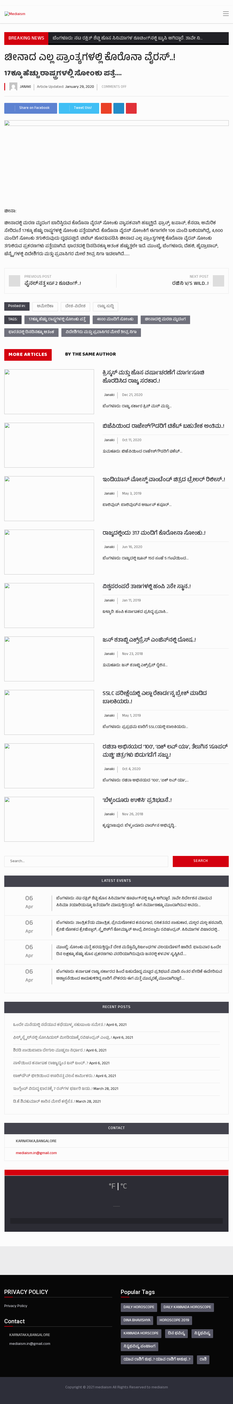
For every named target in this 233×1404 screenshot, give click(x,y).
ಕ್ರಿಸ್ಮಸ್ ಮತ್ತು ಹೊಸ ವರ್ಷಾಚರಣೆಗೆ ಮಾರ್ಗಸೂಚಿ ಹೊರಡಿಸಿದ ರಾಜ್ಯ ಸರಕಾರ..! (153, 377)
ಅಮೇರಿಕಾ (45, 306)
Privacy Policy (15, 1306)
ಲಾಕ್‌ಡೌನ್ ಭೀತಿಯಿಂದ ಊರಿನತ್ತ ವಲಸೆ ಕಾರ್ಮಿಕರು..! (54, 1076)
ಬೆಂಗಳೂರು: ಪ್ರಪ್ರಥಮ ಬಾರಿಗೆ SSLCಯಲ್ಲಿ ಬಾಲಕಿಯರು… (145, 727)
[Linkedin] (118, 108)
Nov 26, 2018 (132, 815)
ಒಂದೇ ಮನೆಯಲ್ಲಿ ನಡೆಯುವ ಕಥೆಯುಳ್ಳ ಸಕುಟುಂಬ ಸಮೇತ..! (59, 1025)
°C (123, 1187)
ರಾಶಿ (203, 1360)
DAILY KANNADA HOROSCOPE (187, 1307)
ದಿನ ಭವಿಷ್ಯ (176, 1333)
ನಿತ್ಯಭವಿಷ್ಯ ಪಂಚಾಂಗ (139, 1346)
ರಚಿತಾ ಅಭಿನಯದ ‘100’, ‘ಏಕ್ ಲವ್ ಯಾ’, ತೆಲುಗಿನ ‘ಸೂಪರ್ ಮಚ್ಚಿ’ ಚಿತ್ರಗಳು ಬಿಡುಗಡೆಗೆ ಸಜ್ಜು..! (165, 751)
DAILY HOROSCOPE (139, 1307)
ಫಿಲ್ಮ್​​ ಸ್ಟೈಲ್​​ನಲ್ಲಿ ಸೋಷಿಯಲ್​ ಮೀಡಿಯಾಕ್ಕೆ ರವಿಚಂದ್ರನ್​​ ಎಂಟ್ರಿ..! (62, 1038)
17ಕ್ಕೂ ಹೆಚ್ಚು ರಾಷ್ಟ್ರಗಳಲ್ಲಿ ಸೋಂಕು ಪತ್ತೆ (57, 319)
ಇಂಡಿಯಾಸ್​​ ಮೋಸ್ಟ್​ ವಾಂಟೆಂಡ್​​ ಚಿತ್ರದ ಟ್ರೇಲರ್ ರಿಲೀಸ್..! (164, 480)
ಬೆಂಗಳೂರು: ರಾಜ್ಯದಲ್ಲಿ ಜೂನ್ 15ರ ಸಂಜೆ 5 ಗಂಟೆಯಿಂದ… (146, 558)
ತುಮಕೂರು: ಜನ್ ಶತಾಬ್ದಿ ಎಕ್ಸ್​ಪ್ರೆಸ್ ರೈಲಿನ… (135, 665)
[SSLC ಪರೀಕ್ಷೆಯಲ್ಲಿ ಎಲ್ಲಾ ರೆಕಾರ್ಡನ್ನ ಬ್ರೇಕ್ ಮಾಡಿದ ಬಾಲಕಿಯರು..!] (49, 712)
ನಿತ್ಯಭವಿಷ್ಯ (202, 1333)
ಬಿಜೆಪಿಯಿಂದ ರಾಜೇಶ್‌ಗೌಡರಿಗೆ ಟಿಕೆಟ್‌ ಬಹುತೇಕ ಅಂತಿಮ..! (163, 427)
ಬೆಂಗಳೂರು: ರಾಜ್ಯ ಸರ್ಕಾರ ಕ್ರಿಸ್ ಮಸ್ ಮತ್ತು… (137, 406)
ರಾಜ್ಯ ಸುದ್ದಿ (105, 306)
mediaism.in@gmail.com (36, 1153)
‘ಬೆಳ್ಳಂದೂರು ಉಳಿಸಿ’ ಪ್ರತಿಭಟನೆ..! (137, 801)
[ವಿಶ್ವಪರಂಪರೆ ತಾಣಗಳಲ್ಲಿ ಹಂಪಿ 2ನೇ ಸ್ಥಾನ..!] (49, 605)
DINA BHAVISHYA (137, 1320)
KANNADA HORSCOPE (141, 1333)
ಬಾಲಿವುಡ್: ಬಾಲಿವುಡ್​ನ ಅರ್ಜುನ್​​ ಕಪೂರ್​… (137, 505)
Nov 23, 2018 (132, 654)
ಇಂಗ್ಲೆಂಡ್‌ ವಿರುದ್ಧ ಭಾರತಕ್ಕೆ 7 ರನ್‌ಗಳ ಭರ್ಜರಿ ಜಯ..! (53, 1089)
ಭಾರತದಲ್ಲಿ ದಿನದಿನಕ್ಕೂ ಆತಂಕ (31, 332)
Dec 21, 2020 (132, 395)
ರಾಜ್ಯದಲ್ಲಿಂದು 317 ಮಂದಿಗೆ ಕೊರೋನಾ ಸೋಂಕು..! (154, 533)
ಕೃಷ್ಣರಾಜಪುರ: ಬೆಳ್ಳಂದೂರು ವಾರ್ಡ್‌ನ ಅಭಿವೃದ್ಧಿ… (139, 826)
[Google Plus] (106, 108)
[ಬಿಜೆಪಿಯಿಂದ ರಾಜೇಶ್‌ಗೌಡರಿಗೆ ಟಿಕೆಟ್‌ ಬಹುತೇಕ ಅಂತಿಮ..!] (49, 445)
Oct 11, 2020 (132, 440)
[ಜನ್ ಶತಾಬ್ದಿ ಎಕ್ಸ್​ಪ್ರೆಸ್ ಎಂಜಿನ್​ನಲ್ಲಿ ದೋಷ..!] (49, 658)
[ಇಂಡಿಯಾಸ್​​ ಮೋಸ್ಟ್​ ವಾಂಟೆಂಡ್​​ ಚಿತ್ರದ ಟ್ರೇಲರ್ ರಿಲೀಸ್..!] (49, 498)
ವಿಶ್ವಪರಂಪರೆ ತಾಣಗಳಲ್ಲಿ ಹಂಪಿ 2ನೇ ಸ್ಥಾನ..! (146, 587)
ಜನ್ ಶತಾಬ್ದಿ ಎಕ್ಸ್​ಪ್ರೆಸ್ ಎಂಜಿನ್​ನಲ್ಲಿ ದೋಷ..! (149, 640)
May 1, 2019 (131, 716)
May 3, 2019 (132, 494)
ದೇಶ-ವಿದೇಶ (75, 306)
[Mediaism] (15, 14)
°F (112, 1187)
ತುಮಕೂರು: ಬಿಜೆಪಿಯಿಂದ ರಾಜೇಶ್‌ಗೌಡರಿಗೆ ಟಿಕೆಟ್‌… (142, 452)
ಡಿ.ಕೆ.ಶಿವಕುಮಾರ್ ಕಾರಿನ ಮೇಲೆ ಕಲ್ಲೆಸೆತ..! (44, 1102)
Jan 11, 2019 (131, 601)
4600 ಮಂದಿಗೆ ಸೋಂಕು (115, 319)
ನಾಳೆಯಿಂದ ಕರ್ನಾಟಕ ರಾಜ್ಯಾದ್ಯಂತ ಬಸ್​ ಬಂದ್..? (50, 1063)
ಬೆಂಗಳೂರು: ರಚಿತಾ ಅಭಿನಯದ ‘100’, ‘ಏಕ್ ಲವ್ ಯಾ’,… (146, 780)
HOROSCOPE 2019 (174, 1320)
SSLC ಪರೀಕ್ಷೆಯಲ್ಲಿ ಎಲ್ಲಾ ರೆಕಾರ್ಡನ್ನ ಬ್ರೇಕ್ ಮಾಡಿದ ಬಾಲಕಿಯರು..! (155, 698)
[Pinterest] (131, 108)
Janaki (25, 87)
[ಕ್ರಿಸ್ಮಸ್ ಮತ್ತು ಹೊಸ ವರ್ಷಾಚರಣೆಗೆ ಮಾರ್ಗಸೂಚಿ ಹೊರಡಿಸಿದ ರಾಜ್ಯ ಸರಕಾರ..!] (49, 391)
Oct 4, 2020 (131, 769)
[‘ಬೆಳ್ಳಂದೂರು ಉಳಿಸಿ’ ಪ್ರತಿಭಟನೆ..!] (49, 819)
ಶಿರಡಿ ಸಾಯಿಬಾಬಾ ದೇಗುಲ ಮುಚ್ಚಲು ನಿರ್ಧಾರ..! (49, 1051)
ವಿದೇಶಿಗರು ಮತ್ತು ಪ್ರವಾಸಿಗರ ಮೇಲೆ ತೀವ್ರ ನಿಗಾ (101, 332)
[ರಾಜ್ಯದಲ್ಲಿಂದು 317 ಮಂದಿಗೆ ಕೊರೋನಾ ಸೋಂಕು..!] (49, 552)
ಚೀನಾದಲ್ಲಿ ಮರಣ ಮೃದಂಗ (165, 319)
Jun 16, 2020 (132, 547)
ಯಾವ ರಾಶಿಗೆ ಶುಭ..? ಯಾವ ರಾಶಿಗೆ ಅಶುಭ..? (157, 1360)
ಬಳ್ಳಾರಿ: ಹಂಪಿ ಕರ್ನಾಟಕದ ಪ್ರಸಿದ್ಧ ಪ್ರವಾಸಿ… (135, 612)
